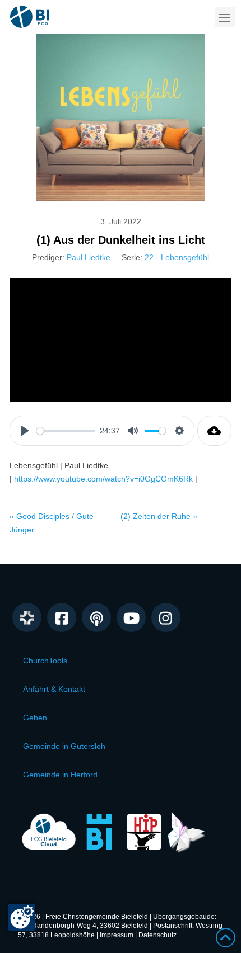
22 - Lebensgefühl (177, 257)
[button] (225, 17)
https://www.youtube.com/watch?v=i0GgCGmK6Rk (103, 478)
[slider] (65, 431)
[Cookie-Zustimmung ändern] (21, 917)
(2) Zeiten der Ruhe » (159, 516)
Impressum (116, 935)
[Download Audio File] (214, 431)
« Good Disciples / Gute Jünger (52, 523)
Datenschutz (157, 935)
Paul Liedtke (88, 257)
